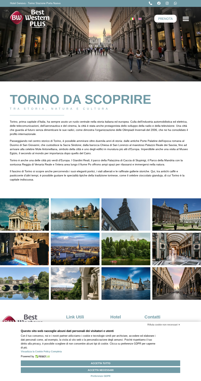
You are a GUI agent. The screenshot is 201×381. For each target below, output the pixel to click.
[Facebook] (159, 3)
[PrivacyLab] (42, 356)
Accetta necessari (100, 370)
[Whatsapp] (176, 3)
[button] (186, 19)
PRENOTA (165, 19)
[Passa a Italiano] (132, 18)
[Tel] (151, 3)
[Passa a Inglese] (140, 18)
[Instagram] (168, 3)
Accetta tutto (100, 363)
